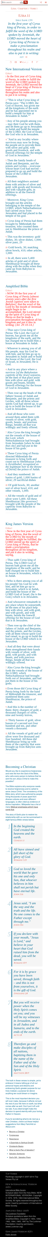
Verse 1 (33, 8)
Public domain (11, 1234)
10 (7, 247)
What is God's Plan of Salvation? (22, 1150)
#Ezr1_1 (25, 62)
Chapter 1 (23, 8)
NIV (22, 57)
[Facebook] (32, 62)
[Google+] (37, 62)
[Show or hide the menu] (46, 2)
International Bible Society (16, 1190)
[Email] (16, 62)
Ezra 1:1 (24, 16)
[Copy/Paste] (11, 62)
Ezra (13, 8)
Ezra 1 (9, 73)
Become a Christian (16, 1131)
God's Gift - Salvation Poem (20, 1157)
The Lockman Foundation (16, 1213)
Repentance (14, 1139)
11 (6, 258)
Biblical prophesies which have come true (22, 808)
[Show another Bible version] (41, 2)
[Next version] (26, 57)
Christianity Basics (16, 1146)
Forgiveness (14, 1135)
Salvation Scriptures (17, 1153)
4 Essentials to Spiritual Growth (21, 1142)
